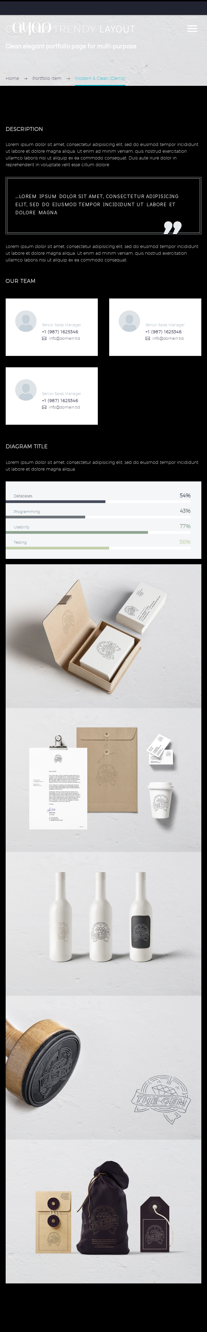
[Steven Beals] (52, 327)
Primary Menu (192, 29)
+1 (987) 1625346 (60, 331)
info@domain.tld (64, 338)
